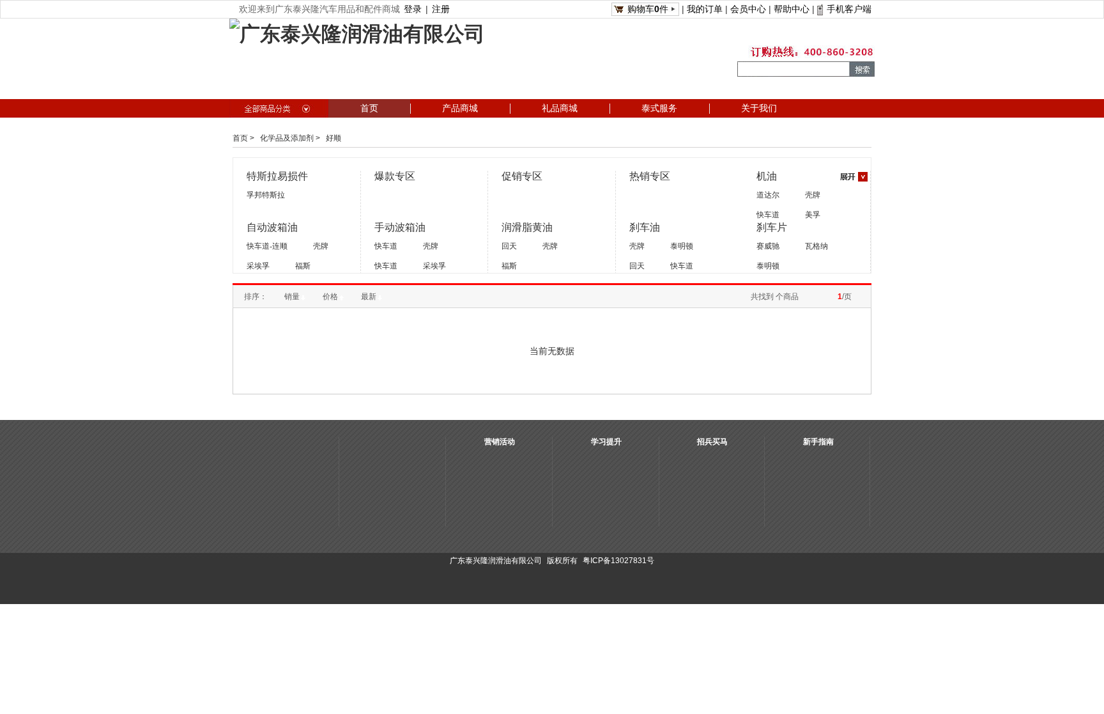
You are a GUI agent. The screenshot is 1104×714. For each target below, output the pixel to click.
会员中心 (748, 9)
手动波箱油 (399, 227)
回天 (509, 246)
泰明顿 (681, 246)
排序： (255, 296)
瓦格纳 (816, 246)
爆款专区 (394, 176)
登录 (413, 9)
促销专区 (522, 176)
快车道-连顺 (267, 246)
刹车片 (771, 227)
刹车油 (644, 227)
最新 (368, 296)
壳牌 (812, 194)
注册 (441, 9)
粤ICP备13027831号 (618, 560)
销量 (292, 296)
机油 (766, 176)
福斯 (302, 265)
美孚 (812, 214)
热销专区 (649, 176)
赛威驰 (767, 246)
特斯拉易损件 (277, 176)
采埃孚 (258, 265)
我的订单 (705, 9)
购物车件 (647, 9)
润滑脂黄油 (527, 227)
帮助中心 (791, 9)
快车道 (767, 214)
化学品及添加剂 (287, 138)
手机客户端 (849, 9)
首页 (240, 138)
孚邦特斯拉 (266, 194)
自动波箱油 (272, 227)
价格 (330, 296)
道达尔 (767, 194)
